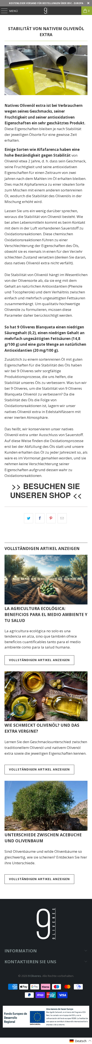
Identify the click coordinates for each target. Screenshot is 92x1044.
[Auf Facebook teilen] (39, 518)
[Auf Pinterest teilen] (51, 518)
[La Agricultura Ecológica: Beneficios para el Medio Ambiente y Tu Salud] (46, 579)
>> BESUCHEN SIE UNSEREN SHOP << (46, 490)
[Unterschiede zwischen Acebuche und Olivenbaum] (46, 806)
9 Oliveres (34, 976)
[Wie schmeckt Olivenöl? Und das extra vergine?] (46, 696)
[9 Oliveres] (46, 10)
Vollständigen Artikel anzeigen (39, 660)
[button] (80, 1041)
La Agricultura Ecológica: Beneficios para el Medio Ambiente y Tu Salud (45, 614)
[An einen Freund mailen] (62, 518)
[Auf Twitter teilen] (28, 518)
